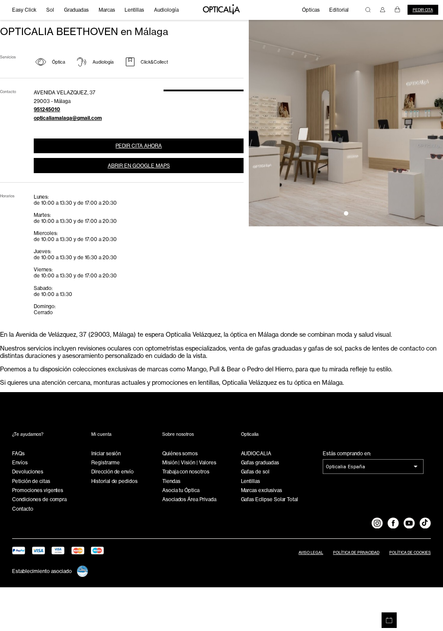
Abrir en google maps (139, 166)
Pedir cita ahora (139, 146)
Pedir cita (423, 10)
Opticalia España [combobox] (345, 467)
